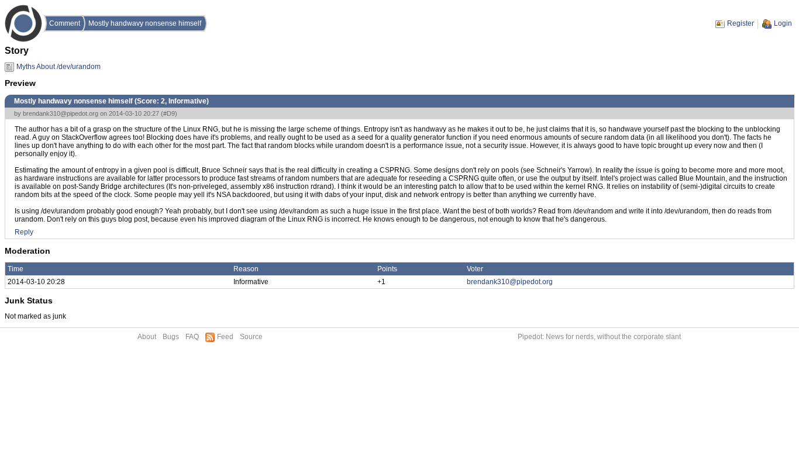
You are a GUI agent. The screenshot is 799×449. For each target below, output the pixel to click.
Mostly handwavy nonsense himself (144, 23)
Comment (64, 23)
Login (783, 23)
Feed (225, 337)
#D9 (169, 113)
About (146, 337)
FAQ (192, 337)
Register (740, 23)
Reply (24, 232)
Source (251, 337)
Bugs (171, 337)
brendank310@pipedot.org (60, 113)
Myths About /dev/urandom (58, 67)
